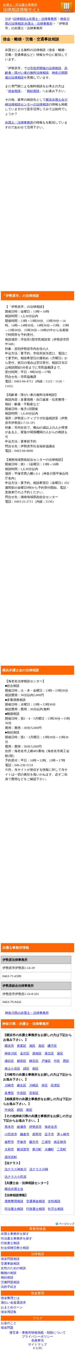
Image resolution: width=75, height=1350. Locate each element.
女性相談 (54, 1201)
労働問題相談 (10, 1282)
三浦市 (46, 1142)
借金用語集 (8, 1312)
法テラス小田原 (15, 1176)
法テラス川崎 (38, 1169)
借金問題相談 (10, 1258)
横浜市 (9, 1045)
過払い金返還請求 (13, 1302)
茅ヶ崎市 (63, 1134)
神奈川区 (11, 1053)
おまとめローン (12, 1307)
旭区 (32, 1045)
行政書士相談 (35, 1209)
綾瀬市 (21, 1126)
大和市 (9, 1149)
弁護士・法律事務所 (19, 122)
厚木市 (9, 1126)
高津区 (55, 1085)
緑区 (26, 1068)
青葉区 (21, 1045)
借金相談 (14, 91)
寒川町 (37, 1149)
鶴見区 (34, 1061)
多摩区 (9, 1093)
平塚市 (21, 1142)
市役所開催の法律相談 (45, 68)
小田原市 (11, 1134)
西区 (66, 1061)
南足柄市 (60, 1142)
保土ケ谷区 (12, 1068)
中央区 (9, 1109)
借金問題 (7, 1327)
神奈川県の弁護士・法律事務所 (27, 1012)
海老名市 (51, 1126)
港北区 (49, 1053)
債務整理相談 (14, 1201)
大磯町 (49, 1149)
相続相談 (33, 91)
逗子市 (49, 1134)
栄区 (60, 1053)
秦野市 (9, 1142)
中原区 (21, 1093)
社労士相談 (56, 1209)
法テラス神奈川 (15, 1169)
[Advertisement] (37, 171)
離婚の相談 (8, 1273)
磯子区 (52, 1045)
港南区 (37, 1053)
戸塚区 (46, 1061)
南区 (35, 1068)
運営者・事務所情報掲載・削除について (37, 1332)
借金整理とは (10, 1298)
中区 (57, 1061)
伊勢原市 (35, 1126)
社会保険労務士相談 (15, 1247)
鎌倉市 (24, 1134)
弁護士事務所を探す (15, 1233)
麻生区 (21, 1085)
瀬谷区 (9, 1061)
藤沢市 (34, 1142)
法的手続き (8, 1286)
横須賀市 (23, 1149)
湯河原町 (11, 1157)
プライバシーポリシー (37, 1336)
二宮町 (61, 1149)
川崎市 (9, 1085)
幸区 (44, 1085)
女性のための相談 (13, 1268)
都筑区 (21, 1061)
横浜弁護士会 (14, 1189)
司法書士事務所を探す (16, 1238)
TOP (8, 19)
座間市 (37, 1134)
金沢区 (24, 1053)
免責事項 (37, 1340)
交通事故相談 (35, 1201)
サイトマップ (37, 1344)
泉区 (41, 1045)
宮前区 (34, 1093)
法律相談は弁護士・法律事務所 (35, 19)
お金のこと (8, 1323)
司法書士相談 (14, 1209)
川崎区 (34, 1085)
